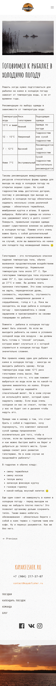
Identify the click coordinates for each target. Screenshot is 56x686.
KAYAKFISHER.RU (28, 567)
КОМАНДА (7, 606)
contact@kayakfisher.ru (28, 583)
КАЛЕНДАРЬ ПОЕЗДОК (14, 600)
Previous (11, 538)
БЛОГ (5, 612)
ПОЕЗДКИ (7, 594)
